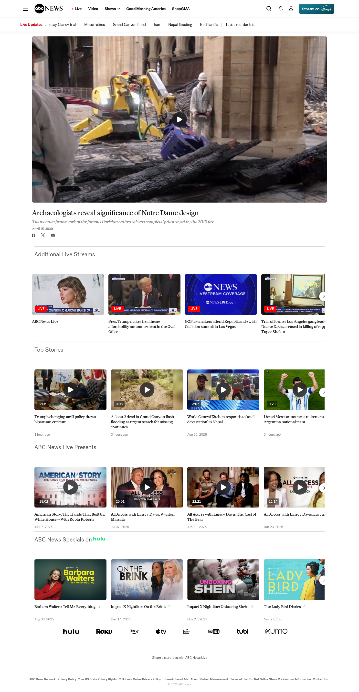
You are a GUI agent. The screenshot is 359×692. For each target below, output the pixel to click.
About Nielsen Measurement (209, 679)
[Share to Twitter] (43, 235)
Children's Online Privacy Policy (140, 679)
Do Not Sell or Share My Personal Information (280, 679)
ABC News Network (42, 679)
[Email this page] (53, 235)
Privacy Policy (67, 679)
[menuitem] (60, 25)
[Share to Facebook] (33, 235)
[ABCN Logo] (48, 8)
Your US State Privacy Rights (97, 679)
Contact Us (320, 679)
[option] (68, 306)
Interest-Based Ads (176, 679)
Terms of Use (238, 679)
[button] (25, 9)
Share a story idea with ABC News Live (179, 658)
